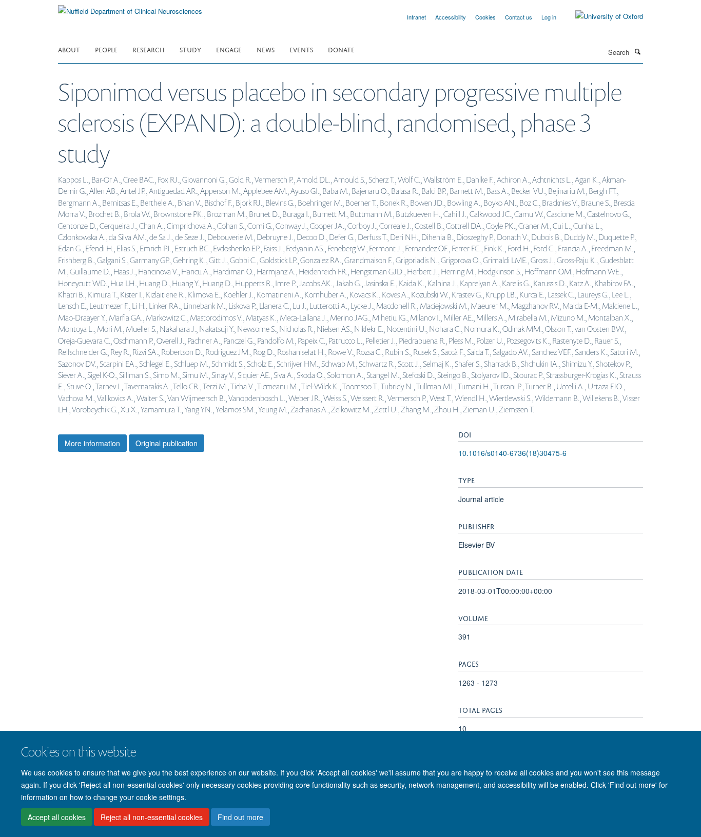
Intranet (416, 17)
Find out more (240, 817)
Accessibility (450, 17)
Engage (229, 49)
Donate (341, 49)
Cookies (485, 17)
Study (190, 49)
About (69, 49)
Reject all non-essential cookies (152, 817)
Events (301, 49)
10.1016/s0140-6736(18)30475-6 (512, 453)
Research (148, 49)
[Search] (637, 51)
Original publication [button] (166, 443)
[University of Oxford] (601, 16)
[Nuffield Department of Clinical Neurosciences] (130, 7)
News (266, 49)
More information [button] (92, 443)
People (106, 49)
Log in (548, 17)
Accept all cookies (57, 817)
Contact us (518, 17)
